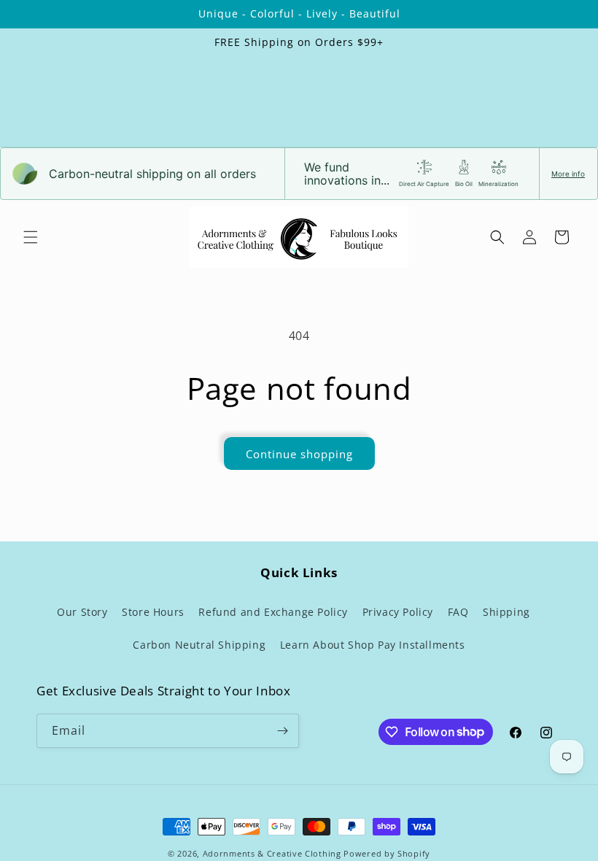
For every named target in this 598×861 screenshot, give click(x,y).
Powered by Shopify (386, 853)
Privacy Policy (397, 612)
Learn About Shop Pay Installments (372, 645)
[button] (31, 237)
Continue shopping (299, 454)
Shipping (506, 612)
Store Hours (153, 612)
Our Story (82, 612)
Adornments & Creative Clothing (273, 853)
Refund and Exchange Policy (273, 612)
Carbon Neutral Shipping (199, 645)
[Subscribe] (282, 731)
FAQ (458, 612)
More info (568, 173)
